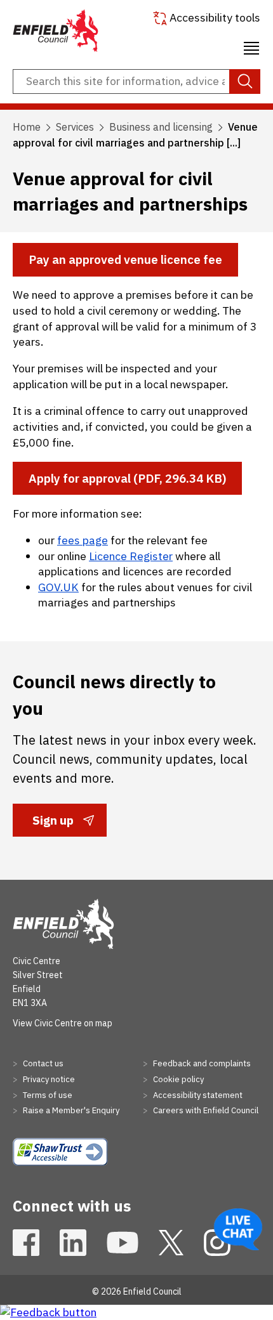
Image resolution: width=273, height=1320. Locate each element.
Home (27, 127)
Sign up (53, 824)
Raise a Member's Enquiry (70, 1110)
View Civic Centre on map (62, 1023)
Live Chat (238, 1229)
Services (75, 127)
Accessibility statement (197, 1095)
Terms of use (46, 1095)
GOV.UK (58, 587)
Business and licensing (161, 127)
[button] (251, 46)
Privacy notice (48, 1079)
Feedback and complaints (201, 1063)
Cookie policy (177, 1079)
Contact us (42, 1063)
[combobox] (136, 82)
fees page (82, 540)
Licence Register (131, 556)
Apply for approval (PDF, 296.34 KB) (127, 478)
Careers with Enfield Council (204, 1110)
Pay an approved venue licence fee (125, 259)
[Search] (244, 82)
